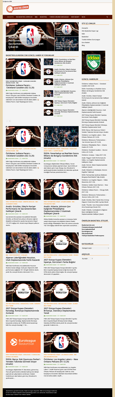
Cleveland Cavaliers (29, 81)
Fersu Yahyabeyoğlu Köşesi (14, 81)
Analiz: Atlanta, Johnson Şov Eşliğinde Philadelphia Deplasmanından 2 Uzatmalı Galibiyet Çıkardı (64, 82)
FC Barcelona (36, 354)
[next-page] (10, 121)
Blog (83, 17)
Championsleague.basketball (92, 227)
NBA (36, 17)
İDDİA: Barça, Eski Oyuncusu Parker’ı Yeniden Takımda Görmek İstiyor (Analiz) (23, 361)
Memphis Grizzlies (28, 201)
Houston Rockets (14, 255)
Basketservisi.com (88, 225)
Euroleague (64, 148)
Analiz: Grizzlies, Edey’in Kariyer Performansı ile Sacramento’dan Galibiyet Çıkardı (65, 71)
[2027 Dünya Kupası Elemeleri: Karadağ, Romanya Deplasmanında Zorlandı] (48, 110)
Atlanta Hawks (66, 201)
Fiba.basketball (87, 233)
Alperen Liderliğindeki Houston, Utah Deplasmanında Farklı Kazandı (65, 93)
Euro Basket (75, 17)
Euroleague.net (87, 231)
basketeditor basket (13, 90)
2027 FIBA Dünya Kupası (50, 255)
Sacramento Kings (11, 204)
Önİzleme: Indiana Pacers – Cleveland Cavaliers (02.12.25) (20, 86)
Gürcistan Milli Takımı (65, 255)
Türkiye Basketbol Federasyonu (93, 235)
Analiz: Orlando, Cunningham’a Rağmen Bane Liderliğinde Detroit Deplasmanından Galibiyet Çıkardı (94, 212)
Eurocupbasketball (88, 229)
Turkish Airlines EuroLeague (59, 17)
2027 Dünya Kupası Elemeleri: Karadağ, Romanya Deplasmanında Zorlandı (66, 111)
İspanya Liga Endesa (12, 356)
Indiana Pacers (10, 83)
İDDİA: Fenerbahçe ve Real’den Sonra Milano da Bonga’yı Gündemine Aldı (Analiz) (64, 61)
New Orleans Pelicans (50, 356)
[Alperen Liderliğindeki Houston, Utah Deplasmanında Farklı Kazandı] (48, 91)
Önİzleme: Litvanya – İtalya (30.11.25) (94, 155)
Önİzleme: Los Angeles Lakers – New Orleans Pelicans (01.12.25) (61, 360)
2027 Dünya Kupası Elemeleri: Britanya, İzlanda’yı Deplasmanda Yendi (59, 310)
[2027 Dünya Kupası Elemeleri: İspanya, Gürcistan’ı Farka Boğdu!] (48, 101)
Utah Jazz (24, 255)
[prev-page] (7, 121)
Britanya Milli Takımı (65, 303)
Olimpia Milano (58, 151)
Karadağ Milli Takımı (26, 303)
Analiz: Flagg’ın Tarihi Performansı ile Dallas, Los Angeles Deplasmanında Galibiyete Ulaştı (94, 160)
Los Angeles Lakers (67, 354)
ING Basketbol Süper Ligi (24, 17)
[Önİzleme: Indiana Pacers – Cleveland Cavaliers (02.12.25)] (67, 29)
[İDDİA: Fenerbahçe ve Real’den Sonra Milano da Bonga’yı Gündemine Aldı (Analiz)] (67, 44)
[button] (7, 36)
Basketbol (43, 17)
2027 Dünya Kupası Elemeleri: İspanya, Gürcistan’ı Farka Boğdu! (65, 102)
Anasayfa (10, 17)
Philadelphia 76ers (49, 204)
